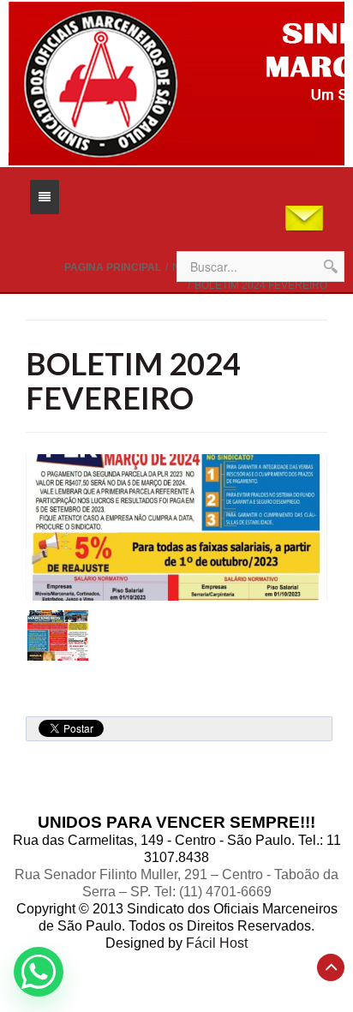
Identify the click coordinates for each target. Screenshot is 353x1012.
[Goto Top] (330, 967)
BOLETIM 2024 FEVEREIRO (133, 380)
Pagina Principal (112, 267)
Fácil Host (217, 943)
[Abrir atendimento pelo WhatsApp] (38, 972)
